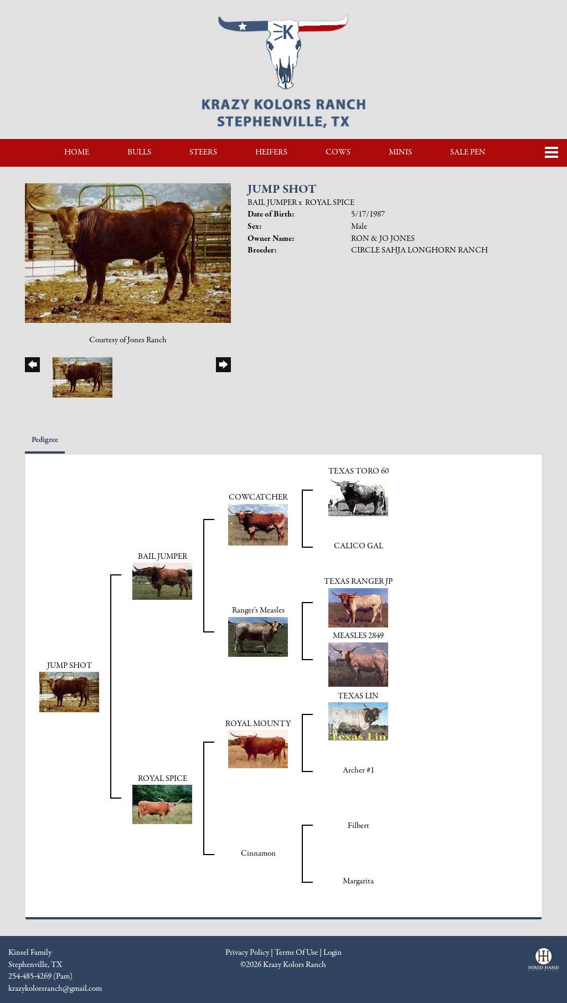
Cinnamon (258, 853)
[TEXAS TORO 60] (358, 496)
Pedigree (45, 440)
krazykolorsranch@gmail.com (55, 988)
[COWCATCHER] (258, 523)
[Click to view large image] (128, 252)
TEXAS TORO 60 (358, 471)
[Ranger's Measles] (258, 636)
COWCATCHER (258, 497)
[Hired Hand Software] (543, 963)
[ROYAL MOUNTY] (258, 748)
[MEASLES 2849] (358, 664)
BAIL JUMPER (272, 202)
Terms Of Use (296, 952)
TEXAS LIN (358, 696)
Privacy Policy (247, 952)
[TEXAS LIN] (358, 721)
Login (332, 952)
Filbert (358, 825)
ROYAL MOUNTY (258, 723)
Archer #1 (358, 770)
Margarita (358, 881)
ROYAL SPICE (329, 202)
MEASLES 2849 (358, 635)
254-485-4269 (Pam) (40, 976)
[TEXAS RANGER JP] (358, 607)
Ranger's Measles (258, 610)
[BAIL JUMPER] (162, 581)
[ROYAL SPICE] (162, 804)
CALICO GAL (358, 546)
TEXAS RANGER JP (358, 581)
